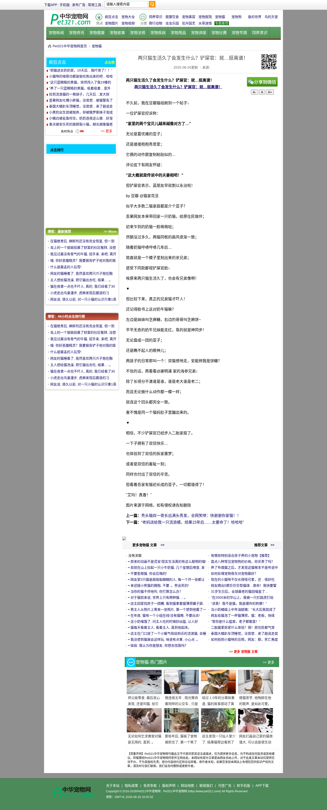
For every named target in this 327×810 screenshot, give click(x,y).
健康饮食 (172, 17)
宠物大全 (128, 17)
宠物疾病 (158, 33)
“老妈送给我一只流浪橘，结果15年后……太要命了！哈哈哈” (192, 522)
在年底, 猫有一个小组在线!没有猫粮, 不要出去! (165, 615)
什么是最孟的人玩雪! (65, 267)
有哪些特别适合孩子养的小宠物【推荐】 (241, 555)
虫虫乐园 (172, 23)
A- (254, 92)
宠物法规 (137, 33)
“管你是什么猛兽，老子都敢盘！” (235, 621)
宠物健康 (97, 33)
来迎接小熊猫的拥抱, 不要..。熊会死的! (159, 585)
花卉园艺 (188, 23)
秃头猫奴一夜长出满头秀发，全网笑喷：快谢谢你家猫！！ (191, 516)
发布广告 (78, 5)
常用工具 (94, 5)
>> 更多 (268, 662)
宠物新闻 (56, 33)
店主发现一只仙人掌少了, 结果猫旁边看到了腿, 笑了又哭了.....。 (219, 742)
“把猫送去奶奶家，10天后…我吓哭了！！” (80, 70)
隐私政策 (131, 785)
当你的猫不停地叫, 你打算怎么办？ (156, 591)
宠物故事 (117, 33)
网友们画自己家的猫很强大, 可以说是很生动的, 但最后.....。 (256, 742)
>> (272, 545)
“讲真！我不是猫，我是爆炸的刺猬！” (239, 603)
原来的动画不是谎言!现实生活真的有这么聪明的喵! (168, 561)
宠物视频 (128, 23)
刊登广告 (224, 785)
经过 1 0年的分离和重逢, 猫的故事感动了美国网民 (218, 704)
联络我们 (206, 785)
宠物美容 (188, 17)
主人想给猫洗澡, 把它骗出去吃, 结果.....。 (81, 280)
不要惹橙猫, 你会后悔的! (148, 573)
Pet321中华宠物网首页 (70, 46)
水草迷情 (205, 23)
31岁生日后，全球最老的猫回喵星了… (239, 591)
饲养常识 (155, 17)
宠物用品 (178, 33)
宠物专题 (239, 33)
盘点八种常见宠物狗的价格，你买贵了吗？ (243, 561)
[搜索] (152, 5)
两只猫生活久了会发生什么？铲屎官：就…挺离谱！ (178, 87)
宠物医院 (205, 17)
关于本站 (112, 785)
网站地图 (187, 785)
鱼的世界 (254, 17)
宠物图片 (111, 23)
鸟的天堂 (271, 17)
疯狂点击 (111, 17)
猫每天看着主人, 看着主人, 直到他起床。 (160, 627)
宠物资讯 (76, 33)
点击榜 (110, 62)
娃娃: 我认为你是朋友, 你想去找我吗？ (159, 645)
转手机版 (243, 785)
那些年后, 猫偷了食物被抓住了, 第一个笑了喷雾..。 (181, 742)
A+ (270, 92)
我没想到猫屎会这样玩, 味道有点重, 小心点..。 (165, 639)
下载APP (50, 5)
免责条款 (150, 785)
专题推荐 (221, 23)
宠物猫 (220, 17)
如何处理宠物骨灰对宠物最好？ (234, 573)
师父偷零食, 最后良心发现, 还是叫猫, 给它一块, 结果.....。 (144, 704)
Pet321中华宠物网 (49, 46)
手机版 (65, 5)
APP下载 (262, 785)
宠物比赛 (219, 33)
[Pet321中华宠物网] (70, 25)
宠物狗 (236, 17)
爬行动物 (155, 23)
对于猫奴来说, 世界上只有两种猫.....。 (158, 597)
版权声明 (168, 785)
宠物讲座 (198, 33)
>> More (110, 231)
